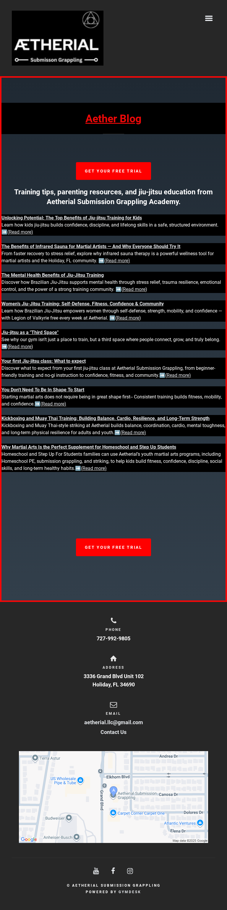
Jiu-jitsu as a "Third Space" (30, 332)
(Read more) (53, 404)
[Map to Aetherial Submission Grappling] (113, 797)
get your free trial (113, 171)
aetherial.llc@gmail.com (113, 722)
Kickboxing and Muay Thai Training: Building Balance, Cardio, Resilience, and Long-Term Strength (105, 418)
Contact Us (113, 732)
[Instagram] (130, 871)
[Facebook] (113, 871)
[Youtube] (96, 871)
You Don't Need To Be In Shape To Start (42, 390)
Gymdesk (130, 892)
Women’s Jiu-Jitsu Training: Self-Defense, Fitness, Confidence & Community (82, 304)
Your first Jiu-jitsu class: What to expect (43, 361)
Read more (134, 289)
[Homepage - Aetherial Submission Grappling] (105, 38)
